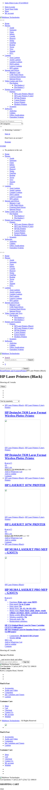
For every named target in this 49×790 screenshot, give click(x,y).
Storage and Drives (12, 70)
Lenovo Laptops (16, 66)
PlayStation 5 (19, 87)
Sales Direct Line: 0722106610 (16, 3)
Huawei (12, 38)
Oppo (12, 32)
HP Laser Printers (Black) (24, 94)
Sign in (7, 134)
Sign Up (26, 662)
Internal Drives (15, 79)
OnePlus (13, 43)
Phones (7, 26)
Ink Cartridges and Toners (14, 695)
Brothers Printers (20, 104)
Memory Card (15, 72)
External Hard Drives (18, 77)
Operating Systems (17, 117)
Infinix (12, 34)
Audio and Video (11, 690)
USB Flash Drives (16, 75)
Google (12, 36)
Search (7, 357)
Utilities (12, 113)
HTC (11, 53)
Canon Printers (19, 100)
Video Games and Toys (13, 81)
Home (7, 23)
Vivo (11, 49)
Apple (12, 28)
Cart (6, 708)
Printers (12, 92)
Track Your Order (11, 9)
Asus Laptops (15, 58)
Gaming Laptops (16, 62)
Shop (7, 11)
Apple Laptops (15, 60)
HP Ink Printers (20, 98)
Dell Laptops (14, 64)
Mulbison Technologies (11, 721)
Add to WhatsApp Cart (13, 472)
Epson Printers (19, 102)
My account (9, 13)
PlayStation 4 (19, 85)
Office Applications (17, 115)
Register (8, 142)
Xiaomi (12, 51)
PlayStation (14, 83)
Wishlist (8, 717)
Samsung (13, 30)
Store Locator (10, 7)
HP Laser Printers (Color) (23, 96)
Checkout (8, 710)
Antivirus (13, 111)
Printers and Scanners (13, 89)
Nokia (12, 41)
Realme (12, 45)
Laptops (8, 55)
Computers (9, 692)
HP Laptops (14, 68)
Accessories (9, 688)
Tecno (12, 47)
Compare (8, 476)
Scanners (13, 107)
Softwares (8, 109)
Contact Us (9, 712)
